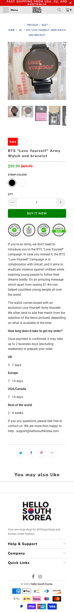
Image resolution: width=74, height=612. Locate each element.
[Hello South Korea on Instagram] (40, 577)
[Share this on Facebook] (31, 453)
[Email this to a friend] (52, 453)
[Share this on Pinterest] (41, 453)
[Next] (62, 71)
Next (45, 25)
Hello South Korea (41, 584)
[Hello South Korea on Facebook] (33, 577)
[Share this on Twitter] (20, 453)
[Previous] (12, 71)
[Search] (59, 10)
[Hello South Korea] (37, 10)
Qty (10, 194)
